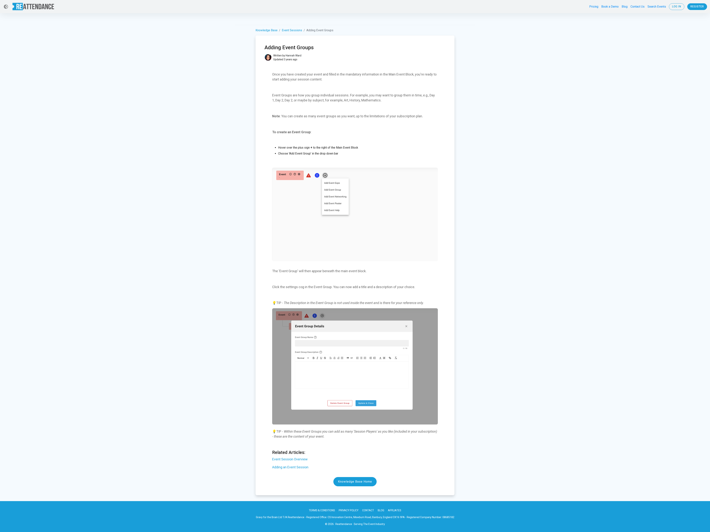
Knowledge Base (267, 30)
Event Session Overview (290, 459)
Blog (381, 510)
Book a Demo (610, 6)
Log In (676, 6)
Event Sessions (292, 30)
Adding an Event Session (290, 467)
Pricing (593, 6)
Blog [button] (625, 6)
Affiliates (394, 510)
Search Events (657, 6)
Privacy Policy (349, 510)
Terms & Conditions (322, 510)
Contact (368, 510)
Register (697, 6)
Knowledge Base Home (355, 481)
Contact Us (637, 6)
